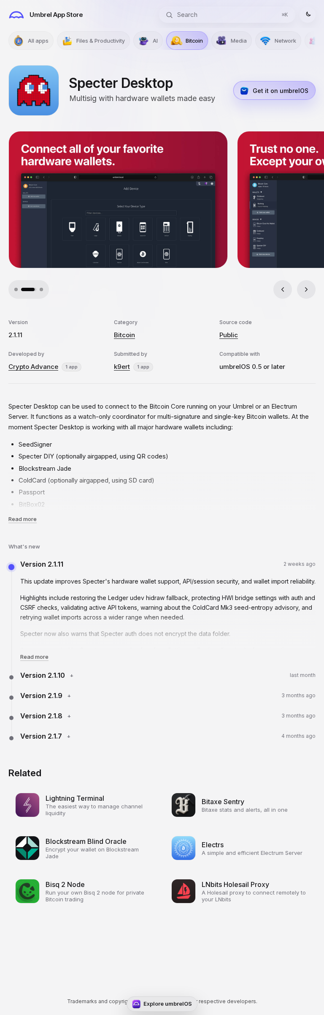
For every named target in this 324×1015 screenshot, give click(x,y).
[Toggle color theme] (308, 15)
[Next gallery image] (306, 289)
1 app (71, 367)
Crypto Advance (33, 367)
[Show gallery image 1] (16, 289)
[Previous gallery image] (282, 289)
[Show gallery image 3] (35, 289)
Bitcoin (124, 335)
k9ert (122, 367)
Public (228, 335)
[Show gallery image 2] (22, 289)
